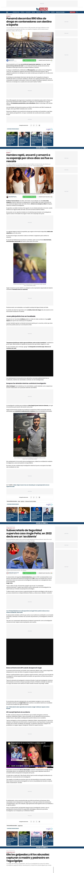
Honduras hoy (12, 526)
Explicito (22, 501)
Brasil (19, 501)
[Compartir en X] (36, 125)
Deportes (38, 12)
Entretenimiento (46, 12)
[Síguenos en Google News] (39, 125)
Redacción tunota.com (14, 572)
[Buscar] (77, 12)
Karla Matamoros (12, 196)
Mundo (33, 12)
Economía (28, 12)
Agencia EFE (11, 60)
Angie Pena (20, 825)
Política (22, 12)
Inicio (7, 14)
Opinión (53, 12)
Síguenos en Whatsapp (30, 60)
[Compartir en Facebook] (31, 125)
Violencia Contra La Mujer (30, 501)
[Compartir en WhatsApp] (34, 125)
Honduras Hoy (16, 12)
